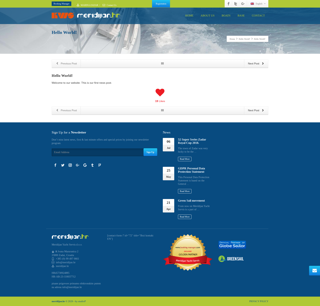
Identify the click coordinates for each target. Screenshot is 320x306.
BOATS (226, 15)
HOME (189, 15)
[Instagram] (70, 165)
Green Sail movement (191, 200)
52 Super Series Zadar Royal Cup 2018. (192, 141)
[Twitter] (235, 3)
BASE (241, 15)
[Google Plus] (243, 3)
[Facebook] (228, 3)
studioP (82, 301)
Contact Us (111, 5)
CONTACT (258, 15)
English (259, 3)
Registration (161, 3)
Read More (185, 159)
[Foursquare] (100, 165)
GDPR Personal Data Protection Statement (191, 170)
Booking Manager (61, 3)
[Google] (85, 165)
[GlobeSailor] (232, 244)
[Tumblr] (92, 165)
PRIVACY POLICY (258, 301)
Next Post (254, 63)
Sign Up (150, 152)
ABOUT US (207, 15)
